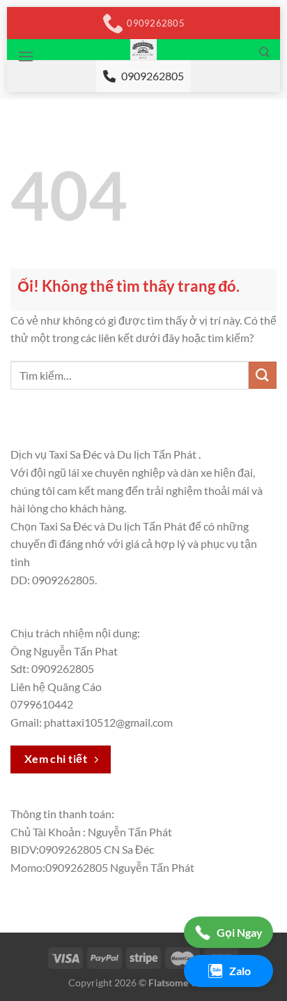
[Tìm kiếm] (264, 52)
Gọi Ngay (240, 932)
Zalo (240, 970)
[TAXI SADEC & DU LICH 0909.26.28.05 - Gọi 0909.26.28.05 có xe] (144, 49)
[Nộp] (263, 375)
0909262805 (152, 75)
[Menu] (25, 56)
